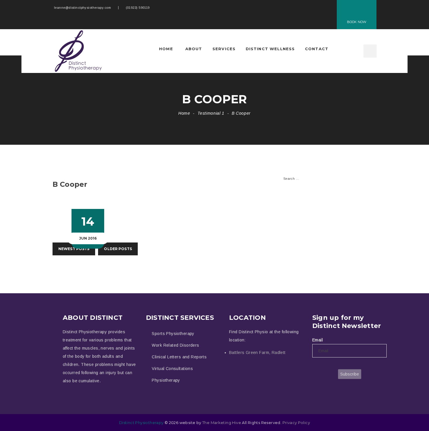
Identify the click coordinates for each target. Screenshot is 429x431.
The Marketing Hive (221, 422)
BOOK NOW (356, 22)
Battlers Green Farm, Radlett (257, 352)
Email (317, 340)
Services (224, 48)
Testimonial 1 (211, 113)
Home (166, 48)
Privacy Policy (296, 422)
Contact (316, 48)
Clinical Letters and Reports (179, 357)
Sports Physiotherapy (173, 333)
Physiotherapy (166, 380)
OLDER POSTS (118, 249)
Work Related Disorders (175, 345)
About (193, 48)
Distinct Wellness (270, 48)
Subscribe (349, 374)
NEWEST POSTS (73, 249)
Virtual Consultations (172, 368)
